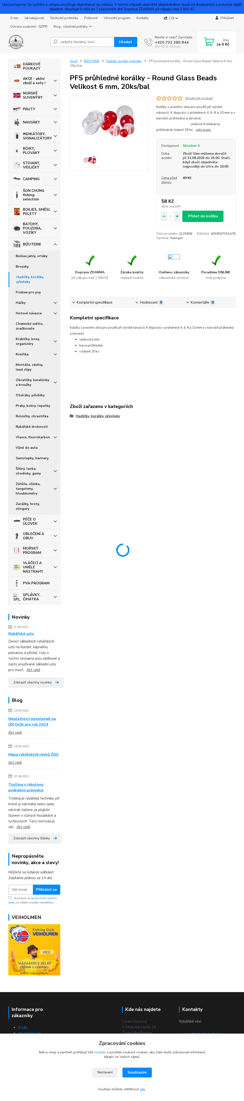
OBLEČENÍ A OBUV (33, 535)
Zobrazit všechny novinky (32, 682)
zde (142, 1089)
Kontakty (143, 18)
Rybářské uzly (21, 633)
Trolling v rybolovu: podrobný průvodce (26, 787)
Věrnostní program (117, 18)
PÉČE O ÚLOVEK (30, 521)
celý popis (203, 129)
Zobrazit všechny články (31, 838)
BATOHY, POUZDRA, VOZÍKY (32, 228)
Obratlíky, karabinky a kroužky (32, 382)
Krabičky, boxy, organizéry (28, 341)
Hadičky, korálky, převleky (30, 279)
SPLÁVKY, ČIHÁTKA (31, 596)
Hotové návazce (29, 313)
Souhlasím (137, 1072)
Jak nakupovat (34, 18)
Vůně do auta (27, 447)
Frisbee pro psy (28, 292)
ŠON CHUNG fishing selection (33, 195)
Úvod (73, 61)
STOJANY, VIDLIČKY (31, 165)
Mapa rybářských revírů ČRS (33, 754)
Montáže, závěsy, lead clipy (29, 367)
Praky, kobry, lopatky (33, 405)
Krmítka (22, 354)
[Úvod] (27, 42)
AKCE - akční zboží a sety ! (34, 80)
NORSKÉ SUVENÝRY (33, 95)
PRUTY (29, 109)
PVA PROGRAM (36, 583)
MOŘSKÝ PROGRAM (32, 550)
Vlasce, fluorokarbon (33, 437)
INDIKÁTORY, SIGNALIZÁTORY (37, 136)
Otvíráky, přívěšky (30, 395)
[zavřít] (238, 4)
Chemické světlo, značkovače (30, 326)
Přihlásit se (46, 889)
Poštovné (90, 18)
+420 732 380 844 (172, 42)
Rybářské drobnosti (32, 426)
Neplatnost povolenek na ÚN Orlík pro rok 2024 (32, 721)
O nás (14, 18)
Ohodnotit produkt (199, 98)
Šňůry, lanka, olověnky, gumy (28, 471)
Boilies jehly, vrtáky (31, 256)
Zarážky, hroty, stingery (28, 506)
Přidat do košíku (203, 216)
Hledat (125, 42)
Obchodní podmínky (64, 18)
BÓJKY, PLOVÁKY (31, 150)
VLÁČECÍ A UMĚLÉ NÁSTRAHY (33, 567)
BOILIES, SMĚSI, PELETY (37, 211)
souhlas (100, 1052)
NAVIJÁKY (31, 122)
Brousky (22, 266)
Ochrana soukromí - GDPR (28, 27)
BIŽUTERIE (32, 244)
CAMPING (31, 179)
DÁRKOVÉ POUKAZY (32, 66)
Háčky (20, 303)
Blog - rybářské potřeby (71, 27)
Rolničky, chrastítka (32, 416)
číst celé (33, 670)
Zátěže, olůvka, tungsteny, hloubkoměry (28, 489)
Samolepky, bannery (32, 458)
